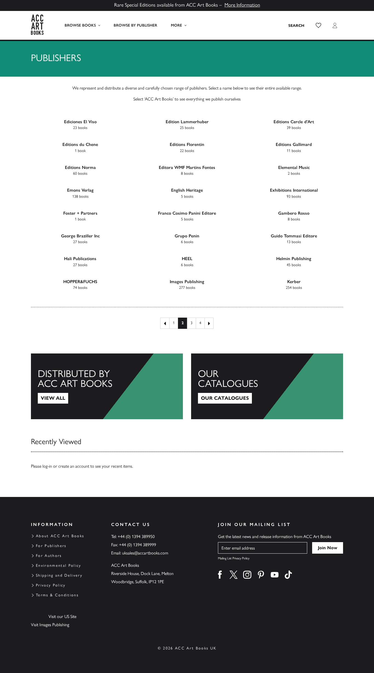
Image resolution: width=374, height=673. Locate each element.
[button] (318, 25)
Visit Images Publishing (50, 624)
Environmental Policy (58, 565)
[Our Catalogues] (267, 386)
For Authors (49, 555)
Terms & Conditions (57, 595)
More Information (242, 5)
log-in (47, 466)
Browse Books (80, 25)
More (176, 25)
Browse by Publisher (135, 25)
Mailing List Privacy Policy (233, 558)
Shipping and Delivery (59, 575)
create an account (73, 466)
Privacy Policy (51, 585)
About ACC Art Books (60, 536)
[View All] (107, 386)
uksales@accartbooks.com (145, 553)
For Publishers (51, 545)
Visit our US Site (62, 616)
